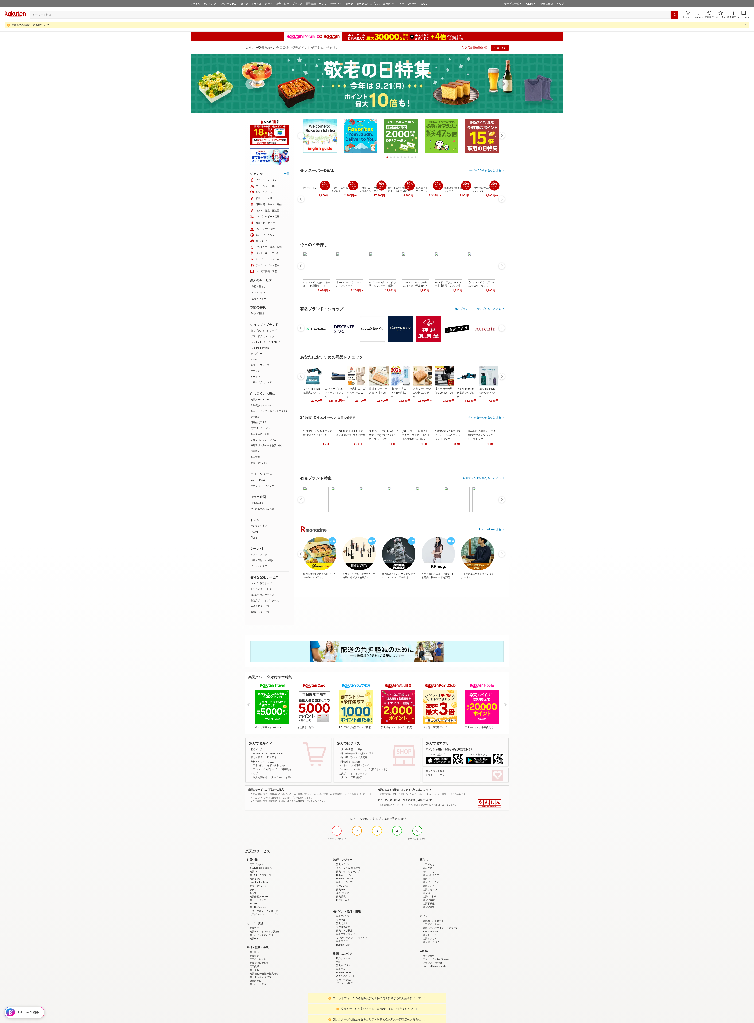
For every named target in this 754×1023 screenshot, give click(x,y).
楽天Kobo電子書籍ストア (263, 868)
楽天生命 (254, 970)
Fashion (243, 3)
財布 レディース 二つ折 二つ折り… (422, 392)
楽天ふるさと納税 (260, 434)
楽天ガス (427, 868)
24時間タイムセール (261, 405)
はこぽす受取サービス (262, 594)
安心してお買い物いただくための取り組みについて (405, 800)
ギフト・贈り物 (259, 554)
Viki (338, 961)
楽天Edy (254, 938)
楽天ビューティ (431, 882)
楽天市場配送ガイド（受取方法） (268, 765)
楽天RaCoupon (258, 907)
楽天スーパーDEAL (261, 399)
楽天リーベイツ (258, 900)
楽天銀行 (254, 952)
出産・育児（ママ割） (262, 560)
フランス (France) (432, 962)
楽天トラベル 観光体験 (348, 868)
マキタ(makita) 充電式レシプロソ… (312, 392)
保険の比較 (255, 980)
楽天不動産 (429, 903)
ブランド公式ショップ (262, 336)
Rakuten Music (344, 972)
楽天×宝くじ (342, 893)
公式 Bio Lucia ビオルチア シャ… (487, 392)
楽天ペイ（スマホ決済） (262, 935)
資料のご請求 (367, 753)
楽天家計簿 (429, 907)
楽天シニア (429, 878)
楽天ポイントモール (433, 924)
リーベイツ (336, 3)
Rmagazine (257, 502)
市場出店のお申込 (348, 753)
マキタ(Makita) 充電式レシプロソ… (466, 392)
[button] (699, 15)
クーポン (255, 416)
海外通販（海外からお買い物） (267, 445)
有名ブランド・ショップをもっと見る (477, 308)
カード (269, 3)
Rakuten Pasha (431, 931)
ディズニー (256, 353)
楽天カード (255, 927)
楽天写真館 (429, 900)
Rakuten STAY (343, 875)
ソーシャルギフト (260, 566)
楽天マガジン (343, 965)
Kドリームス (343, 900)
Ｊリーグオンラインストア (264, 911)
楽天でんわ (342, 923)
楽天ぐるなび (430, 889)
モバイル (195, 3)
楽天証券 (254, 955)
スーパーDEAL (227, 3)
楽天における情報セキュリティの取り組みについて (405, 789)
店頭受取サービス (260, 606)
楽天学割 (255, 457)
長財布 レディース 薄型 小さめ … (378, 392)
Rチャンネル (343, 958)
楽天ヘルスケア (431, 875)
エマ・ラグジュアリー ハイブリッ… (334, 392)
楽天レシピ (429, 885)
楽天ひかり (342, 919)
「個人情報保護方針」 (300, 801)
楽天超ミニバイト (432, 942)
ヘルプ (560, 3)
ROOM (424, 3)
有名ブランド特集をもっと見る (482, 478)
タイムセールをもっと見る (484, 417)
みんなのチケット (345, 976)
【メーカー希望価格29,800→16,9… (444, 392)
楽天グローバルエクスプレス (265, 914)
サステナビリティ (435, 775)
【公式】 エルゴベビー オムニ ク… (356, 392)
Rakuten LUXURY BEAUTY (265, 342)
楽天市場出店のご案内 (350, 749)
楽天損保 (254, 966)
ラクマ (323, 3)
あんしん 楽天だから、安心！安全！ (489, 803)
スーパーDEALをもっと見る (484, 170)
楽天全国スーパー (259, 896)
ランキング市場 (259, 525)
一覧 (286, 173)
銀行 (286, 3)
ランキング (209, 3)
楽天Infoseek (343, 926)
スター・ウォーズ (260, 365)
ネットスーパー (408, 3)
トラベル (257, 3)
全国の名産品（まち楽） (263, 508)
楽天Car (427, 893)
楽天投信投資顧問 (259, 962)
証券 (278, 3)
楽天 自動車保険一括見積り (264, 973)
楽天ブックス (257, 864)
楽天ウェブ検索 (344, 930)
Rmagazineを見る (490, 529)
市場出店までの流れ (349, 761)
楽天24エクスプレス (368, 3)
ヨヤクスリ (429, 871)
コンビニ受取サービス (262, 583)
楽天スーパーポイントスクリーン (440, 927)
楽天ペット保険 (258, 984)
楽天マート (255, 893)
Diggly (254, 537)
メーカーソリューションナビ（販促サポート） (363, 769)
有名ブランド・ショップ (263, 330)
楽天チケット (343, 969)
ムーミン (255, 376)
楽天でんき (429, 864)
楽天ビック (389, 3)
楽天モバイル (343, 916)
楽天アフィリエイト (346, 934)
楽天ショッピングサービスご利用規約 (271, 769)
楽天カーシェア (344, 882)
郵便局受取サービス (261, 589)
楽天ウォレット (258, 959)
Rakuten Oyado (344, 878)
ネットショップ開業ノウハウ (354, 765)
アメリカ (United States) (436, 959)
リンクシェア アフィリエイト (351, 937)
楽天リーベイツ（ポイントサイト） (269, 411)
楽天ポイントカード (433, 920)
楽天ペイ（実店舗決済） (352, 777)
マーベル (255, 359)
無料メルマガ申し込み (262, 761)
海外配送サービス (260, 612)
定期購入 (255, 451)
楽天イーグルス (344, 979)
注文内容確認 (260, 777)
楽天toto (340, 889)
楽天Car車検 (429, 896)
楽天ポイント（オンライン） (354, 773)
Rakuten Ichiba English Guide (267, 753)
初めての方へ (258, 749)
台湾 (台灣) (428, 955)
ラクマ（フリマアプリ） (263, 485)
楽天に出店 (546, 3)
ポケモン (255, 370)
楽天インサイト (431, 938)
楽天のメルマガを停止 (280, 777)
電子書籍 (311, 3)
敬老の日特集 (258, 313)
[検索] (674, 15)
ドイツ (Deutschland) (434, 966)
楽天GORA (342, 885)
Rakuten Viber (343, 944)
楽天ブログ (342, 941)
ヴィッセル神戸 (344, 983)
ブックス (297, 3)
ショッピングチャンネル (263, 439)
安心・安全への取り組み (264, 757)
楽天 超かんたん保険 (260, 977)
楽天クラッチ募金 (435, 771)
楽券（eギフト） (259, 462)
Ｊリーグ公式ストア (261, 382)
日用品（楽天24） (260, 422)
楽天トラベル (343, 864)
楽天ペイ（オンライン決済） (265, 931)
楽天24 (349, 3)
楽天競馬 (341, 896)
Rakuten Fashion (260, 348)
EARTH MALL (258, 479)
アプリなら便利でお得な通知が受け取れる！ (449, 749)
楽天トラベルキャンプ (348, 871)
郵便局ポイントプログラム (265, 600)
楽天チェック (430, 935)
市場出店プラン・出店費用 (353, 757)
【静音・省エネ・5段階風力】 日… (400, 392)
